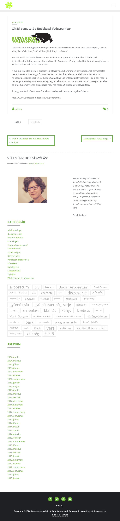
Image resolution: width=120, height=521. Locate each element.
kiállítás (50, 310)
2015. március (14, 393)
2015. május (13, 386)
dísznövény (15, 298)
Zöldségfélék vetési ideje (95, 138)
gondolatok (72, 298)
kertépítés (30, 310)
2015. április (13, 390)
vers (50, 328)
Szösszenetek (13, 270)
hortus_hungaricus (100, 304)
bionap (49, 287)
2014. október (14, 408)
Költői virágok (14, 252)
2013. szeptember (16, 441)
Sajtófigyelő (13, 267)
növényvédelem (97, 316)
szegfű (26, 328)
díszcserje (77, 292)
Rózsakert (12, 263)
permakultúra (44, 322)
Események (12, 241)
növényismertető (41, 316)
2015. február (14, 397)
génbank (81, 304)
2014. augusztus (15, 415)
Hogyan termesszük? (17, 245)
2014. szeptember (16, 412)
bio (37, 287)
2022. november (15, 371)
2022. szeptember (16, 379)
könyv (66, 310)
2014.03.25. (17, 22)
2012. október (14, 463)
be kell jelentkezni (36, 163)
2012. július (13, 474)
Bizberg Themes (60, 515)
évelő (49, 333)
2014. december (15, 401)
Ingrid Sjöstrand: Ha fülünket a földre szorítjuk (29, 140)
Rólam (59, 505)
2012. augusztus (15, 470)
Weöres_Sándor (15, 334)
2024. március (14, 360)
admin (18, 109)
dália (60, 293)
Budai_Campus (100, 287)
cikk (34, 293)
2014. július (13, 419)
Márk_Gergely (19, 316)
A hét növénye (14, 230)
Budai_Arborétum (73, 287)
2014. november (15, 404)
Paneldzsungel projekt (18, 259)
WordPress (86, 511)
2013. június (13, 445)
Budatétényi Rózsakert (18, 293)
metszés (99, 310)
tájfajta (37, 328)
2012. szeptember (16, 467)
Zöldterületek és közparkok (20, 278)
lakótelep (83, 310)
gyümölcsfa (35, 122)
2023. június (13, 368)
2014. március (14, 434)
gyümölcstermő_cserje (53, 304)
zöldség (33, 334)
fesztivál (45, 298)
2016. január (13, 382)
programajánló (66, 322)
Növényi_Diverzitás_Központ (68, 316)
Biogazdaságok (14, 234)
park (29, 322)
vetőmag (65, 328)
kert (13, 310)
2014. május (13, 426)
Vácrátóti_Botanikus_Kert (91, 328)
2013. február (14, 452)
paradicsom (15, 322)
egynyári (30, 298)
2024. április (13, 357)
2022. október (14, 375)
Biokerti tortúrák (15, 237)
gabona (57, 299)
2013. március (14, 448)
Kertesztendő (13, 248)
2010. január (13, 478)
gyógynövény (89, 299)
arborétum (19, 287)
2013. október (14, 437)
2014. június (13, 423)
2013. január (13, 456)
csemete (47, 293)
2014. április (13, 430)
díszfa (97, 292)
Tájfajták (11, 274)
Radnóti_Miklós (90, 322)
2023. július (13, 364)
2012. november (15, 459)
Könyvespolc (13, 256)
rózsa (14, 328)
